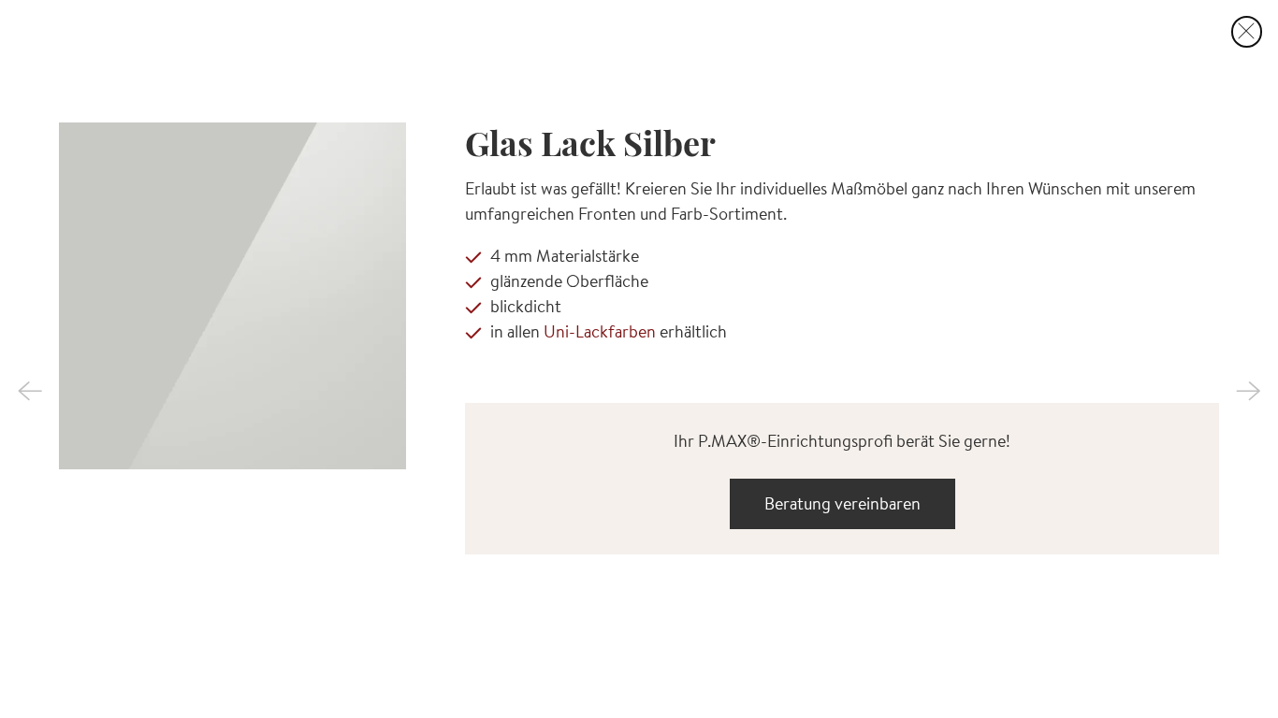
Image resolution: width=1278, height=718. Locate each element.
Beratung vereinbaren (842, 503)
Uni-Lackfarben (600, 331)
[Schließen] (1247, 32)
